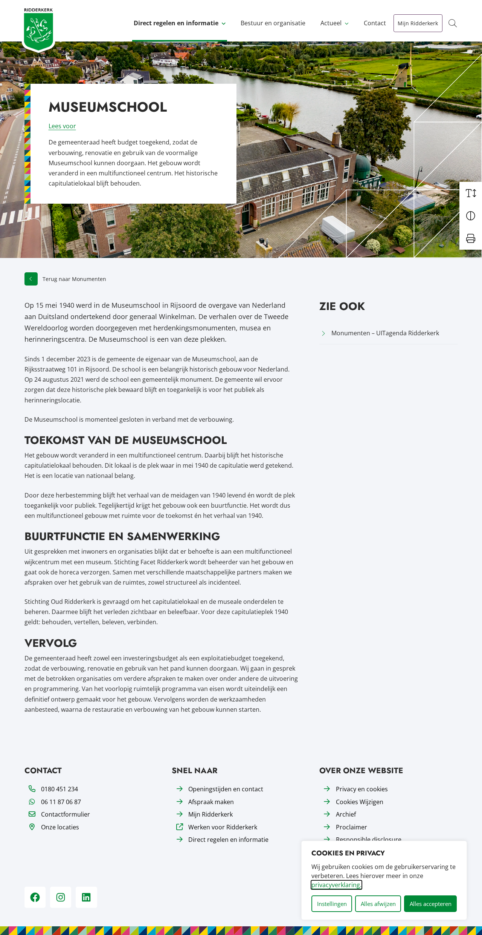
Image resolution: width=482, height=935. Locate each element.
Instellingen (332, 903)
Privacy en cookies (362, 789)
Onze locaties (60, 827)
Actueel (331, 23)
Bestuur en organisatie (273, 23)
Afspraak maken (211, 802)
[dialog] (384, 880)
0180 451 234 (59, 789)
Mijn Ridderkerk (418, 23)
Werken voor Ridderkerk (222, 827)
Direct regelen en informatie (176, 23)
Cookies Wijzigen (359, 802)
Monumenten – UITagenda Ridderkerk (385, 333)
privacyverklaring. (336, 885)
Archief (346, 814)
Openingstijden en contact (225, 789)
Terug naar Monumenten (74, 278)
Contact (375, 23)
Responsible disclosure (368, 839)
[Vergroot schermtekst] (470, 193)
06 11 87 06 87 (61, 802)
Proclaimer (351, 827)
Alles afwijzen (378, 903)
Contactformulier (65, 814)
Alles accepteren (430, 903)
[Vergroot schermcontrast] (470, 215)
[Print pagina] (470, 238)
